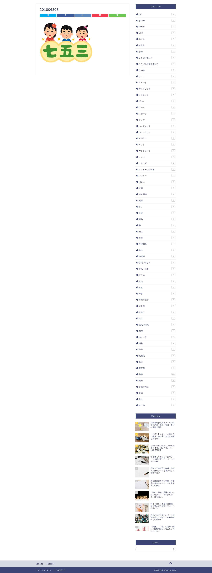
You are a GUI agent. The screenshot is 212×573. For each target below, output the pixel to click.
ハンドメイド (156, 126)
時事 (156, 294)
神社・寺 (156, 337)
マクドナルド (156, 151)
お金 (156, 52)
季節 (156, 238)
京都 (156, 188)
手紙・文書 (156, 269)
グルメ (156, 101)
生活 (156, 318)
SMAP (156, 27)
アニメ (156, 76)
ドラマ (156, 120)
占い (156, 207)
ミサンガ (156, 163)
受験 (156, 213)
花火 (156, 362)
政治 (156, 281)
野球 (156, 393)
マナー (156, 157)
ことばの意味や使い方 (156, 64)
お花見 (156, 45)
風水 (156, 399)
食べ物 (156, 405)
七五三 (156, 182)
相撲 (156, 331)
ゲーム (156, 107)
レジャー (156, 176)
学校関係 (156, 244)
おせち (156, 39)
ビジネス (156, 138)
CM (156, 14)
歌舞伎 (156, 312)
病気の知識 (156, 325)
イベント (156, 83)
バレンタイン (156, 132)
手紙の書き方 (156, 263)
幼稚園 (156, 256)
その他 (156, 70)
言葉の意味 (156, 387)
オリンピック (156, 89)
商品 (156, 219)
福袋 (156, 343)
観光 (156, 381)
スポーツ (156, 114)
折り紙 (156, 275)
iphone (156, 21)
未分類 (156, 306)
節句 (156, 349)
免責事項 (59, 570)
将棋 (156, 250)
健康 (156, 201)
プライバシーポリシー (45, 570)
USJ (156, 33)
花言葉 (156, 368)
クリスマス (156, 95)
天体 (156, 232)
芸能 (156, 374)
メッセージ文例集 (156, 169)
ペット (156, 145)
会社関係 (156, 194)
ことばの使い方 (156, 58)
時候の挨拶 (156, 300)
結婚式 (156, 356)
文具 (156, 287)
